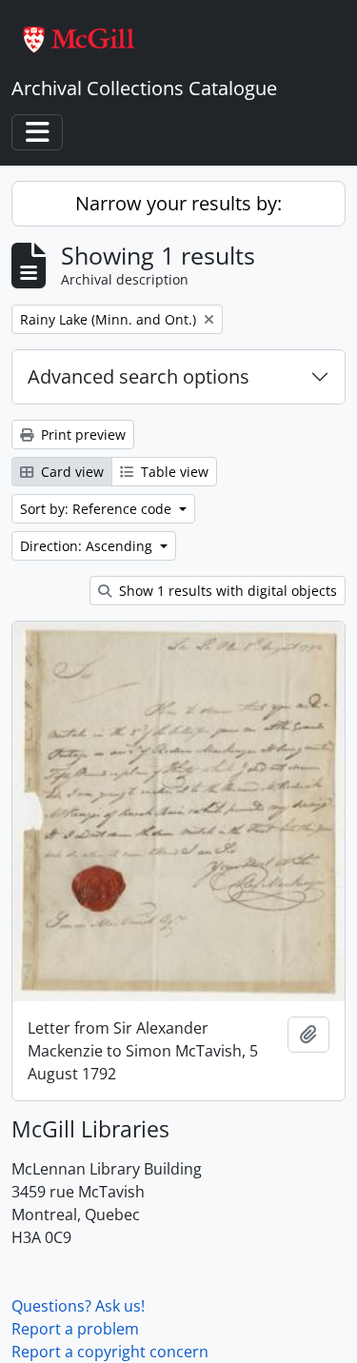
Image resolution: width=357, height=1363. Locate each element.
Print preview (81, 434)
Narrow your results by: (178, 203)
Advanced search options (138, 376)
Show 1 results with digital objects (226, 591)
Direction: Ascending (88, 546)
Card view (70, 472)
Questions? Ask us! (78, 1305)
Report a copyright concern (109, 1351)
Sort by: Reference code (97, 509)
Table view (172, 472)
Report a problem (75, 1328)
